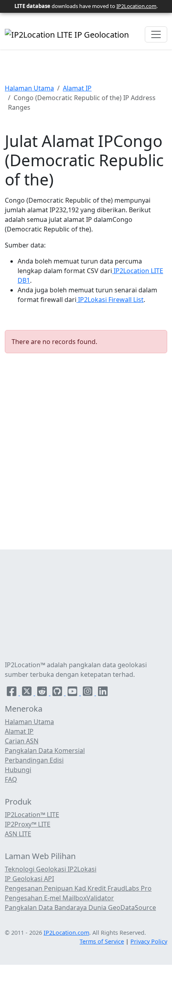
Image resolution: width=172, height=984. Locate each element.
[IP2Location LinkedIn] (103, 692)
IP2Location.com (136, 6)
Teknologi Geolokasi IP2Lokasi (50, 869)
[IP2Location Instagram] (88, 692)
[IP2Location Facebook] (12, 692)
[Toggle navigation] (156, 34)
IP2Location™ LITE (32, 814)
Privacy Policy (148, 941)
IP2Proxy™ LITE (27, 824)
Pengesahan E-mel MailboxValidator (59, 897)
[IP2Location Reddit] (42, 692)
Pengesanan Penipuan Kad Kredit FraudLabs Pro (78, 888)
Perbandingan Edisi (34, 760)
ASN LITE (18, 833)
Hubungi (18, 769)
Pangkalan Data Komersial (45, 750)
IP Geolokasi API (29, 878)
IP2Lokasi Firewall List (110, 299)
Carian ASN (21, 740)
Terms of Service (102, 941)
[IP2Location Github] (58, 692)
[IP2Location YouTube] (73, 692)
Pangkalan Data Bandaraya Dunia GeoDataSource (80, 907)
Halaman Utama (29, 88)
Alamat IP (77, 88)
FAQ (11, 779)
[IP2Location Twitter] (27, 692)
